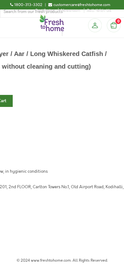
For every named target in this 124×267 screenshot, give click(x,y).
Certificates (45, 10)
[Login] (95, 25)
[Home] (52, 17)
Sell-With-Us (99, 10)
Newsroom (70, 10)
